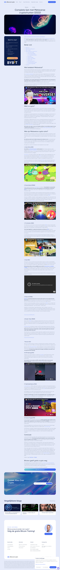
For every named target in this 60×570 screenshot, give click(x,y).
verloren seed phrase (29, 124)
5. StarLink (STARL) (30, 57)
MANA (49, 195)
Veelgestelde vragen (33, 544)
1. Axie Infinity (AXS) (30, 52)
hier (27, 274)
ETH (25, 189)
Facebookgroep (10, 544)
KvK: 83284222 (33, 547)
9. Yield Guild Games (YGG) (32, 62)
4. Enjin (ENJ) (29, 56)
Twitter (8, 547)
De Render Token (27, 326)
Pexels (36, 457)
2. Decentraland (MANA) (31, 53)
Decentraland (36, 187)
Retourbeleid (21, 547)
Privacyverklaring (22, 546)
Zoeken (43, 544)
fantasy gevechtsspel (33, 346)
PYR (30, 419)
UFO (42, 361)
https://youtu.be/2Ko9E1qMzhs (29, 314)
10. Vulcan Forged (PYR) (31, 63)
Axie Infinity (26, 154)
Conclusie (27, 64)
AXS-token (43, 160)
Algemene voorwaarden (23, 544)
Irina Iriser (31, 457)
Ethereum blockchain (33, 150)
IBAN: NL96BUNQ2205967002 (35, 550)
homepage (42, 354)
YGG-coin (29, 395)
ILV (27, 343)
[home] (9, 2)
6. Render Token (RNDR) (31, 58)
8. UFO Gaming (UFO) (31, 61)
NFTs (40, 155)
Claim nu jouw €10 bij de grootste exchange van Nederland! (34, 36)
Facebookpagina (10, 546)
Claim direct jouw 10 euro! (40, 469)
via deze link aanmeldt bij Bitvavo (48, 462)
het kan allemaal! (47, 426)
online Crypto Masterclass (47, 127)
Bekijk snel (27, 47)
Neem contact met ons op (34, 546)
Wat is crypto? (28, 50)
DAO (44, 388)
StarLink (25, 298)
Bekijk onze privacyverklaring (40, 564)
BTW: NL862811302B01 (34, 549)
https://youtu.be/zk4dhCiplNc (29, 337)
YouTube (8, 549)
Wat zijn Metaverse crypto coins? (31, 51)
